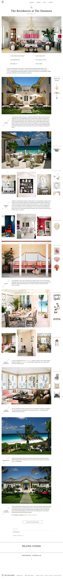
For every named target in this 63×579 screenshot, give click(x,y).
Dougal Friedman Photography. (31, 514)
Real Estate (15, 529)
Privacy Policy (40, 575)
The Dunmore (28, 360)
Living (38, 2)
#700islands (36, 555)
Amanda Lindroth (24, 362)
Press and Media (29, 575)
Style (44, 2)
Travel (32, 2)
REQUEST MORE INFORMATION (32, 522)
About (51, 2)
